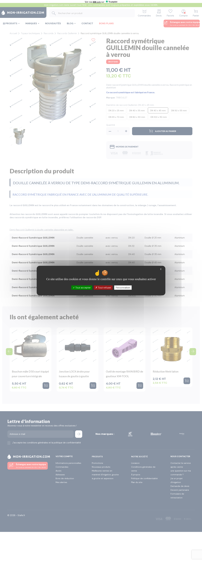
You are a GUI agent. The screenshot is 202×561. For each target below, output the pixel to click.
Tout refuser (104, 287)
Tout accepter (83, 287)
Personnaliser (123, 287)
